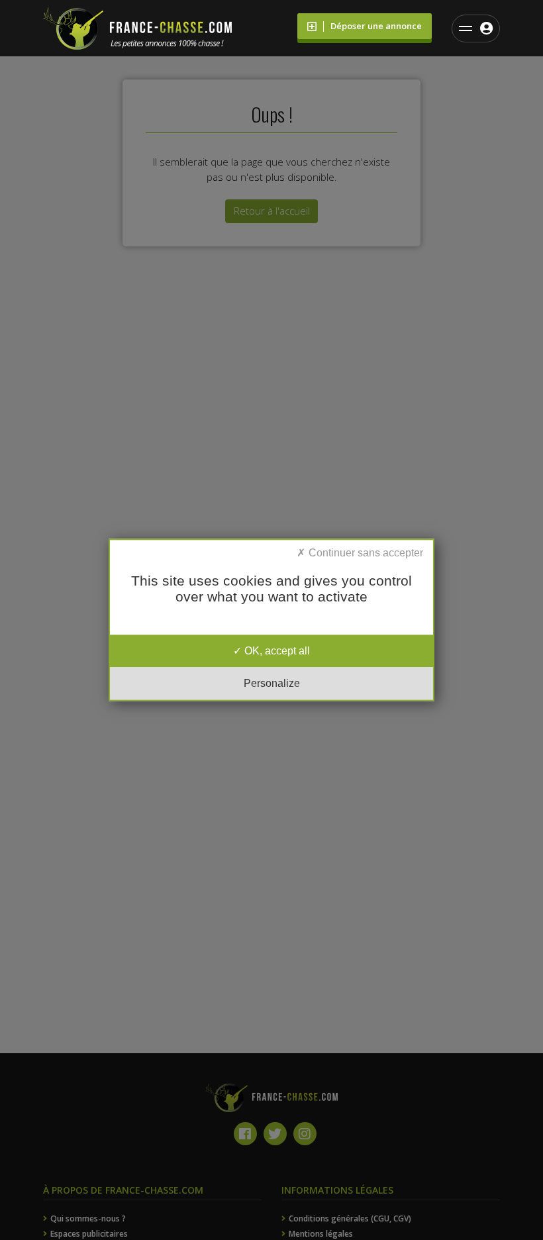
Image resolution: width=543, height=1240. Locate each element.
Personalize (272, 684)
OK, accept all (276, 650)
